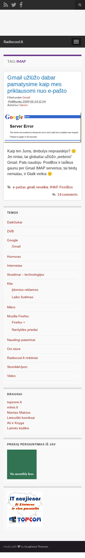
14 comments (67, 194)
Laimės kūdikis (18, 428)
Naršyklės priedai (25, 330)
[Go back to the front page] (42, 23)
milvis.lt (12, 407)
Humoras (14, 256)
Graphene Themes (36, 546)
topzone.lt (14, 402)
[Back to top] (74, 547)
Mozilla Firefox (18, 316)
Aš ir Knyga (15, 423)
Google (12, 240)
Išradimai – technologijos (25, 274)
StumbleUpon (17, 367)
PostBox (66, 187)
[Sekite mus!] (13, 3)
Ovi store (14, 349)
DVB (10, 231)
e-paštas (19, 187)
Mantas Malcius (18, 412)
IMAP (54, 187)
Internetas (14, 265)
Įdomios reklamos (25, 290)
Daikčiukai (14, 222)
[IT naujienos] (24, 509)
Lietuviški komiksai (21, 418)
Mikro (11, 307)
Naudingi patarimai (21, 340)
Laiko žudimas (22, 297)
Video (11, 376)
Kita (10, 283)
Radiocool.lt (13, 41)
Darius (24, 105)
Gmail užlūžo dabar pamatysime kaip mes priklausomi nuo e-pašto (37, 84)
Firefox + (18, 322)
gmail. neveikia (37, 187)
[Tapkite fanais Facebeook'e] (21, 3)
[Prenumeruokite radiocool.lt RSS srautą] (6, 3)
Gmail (26, 97)
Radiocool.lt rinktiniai (22, 358)
